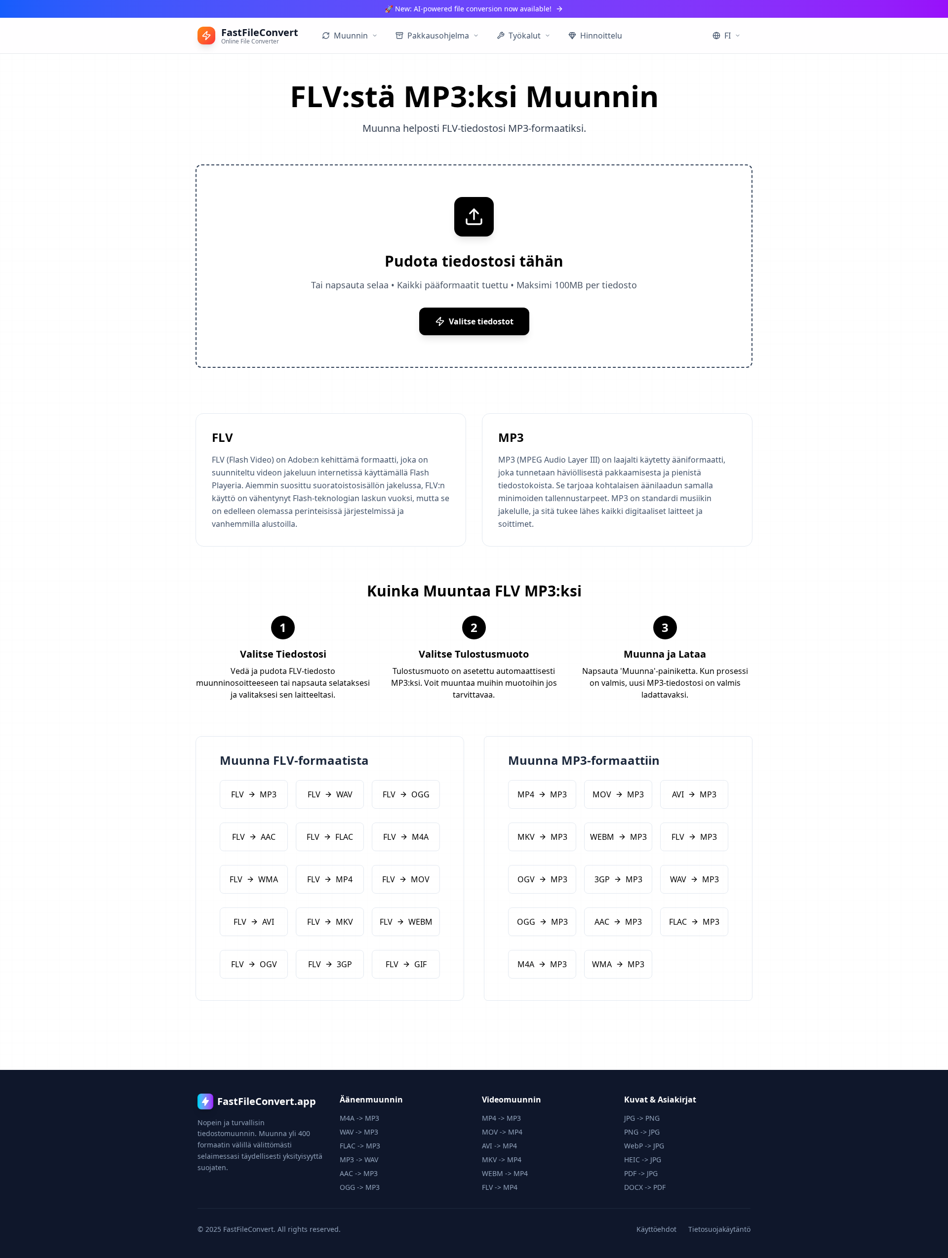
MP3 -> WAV (359, 1159)
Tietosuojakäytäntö (719, 1229)
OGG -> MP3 (360, 1187)
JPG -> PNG (642, 1118)
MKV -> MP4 (501, 1159)
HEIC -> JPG (642, 1159)
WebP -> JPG (644, 1145)
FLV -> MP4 (499, 1187)
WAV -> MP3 (359, 1132)
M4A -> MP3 (359, 1118)
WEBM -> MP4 (505, 1173)
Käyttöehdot (656, 1229)
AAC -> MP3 (359, 1173)
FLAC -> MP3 (360, 1145)
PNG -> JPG (642, 1132)
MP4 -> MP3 (501, 1118)
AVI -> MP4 (499, 1145)
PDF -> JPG (641, 1173)
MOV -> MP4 (502, 1132)
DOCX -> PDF (645, 1187)
